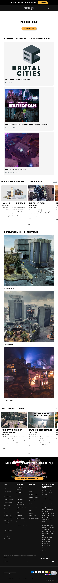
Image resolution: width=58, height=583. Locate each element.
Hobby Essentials (20, 518)
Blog (30, 491)
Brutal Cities (12, 578)
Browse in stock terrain (12, 172)
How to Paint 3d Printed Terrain (13, 203)
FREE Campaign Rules (21, 525)
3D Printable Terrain (9, 499)
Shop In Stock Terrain (9, 488)
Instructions (32, 500)
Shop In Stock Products (20, 488)
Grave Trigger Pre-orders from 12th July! (29, 478)
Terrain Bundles (7, 496)
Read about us (9, 83)
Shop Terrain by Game (8, 492)
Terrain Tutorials (33, 507)
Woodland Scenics (21, 521)
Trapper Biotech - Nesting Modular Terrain (8, 532)
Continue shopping (29, 28)
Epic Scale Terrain (8, 502)
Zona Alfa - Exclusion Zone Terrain (9, 537)
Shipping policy (51, 578)
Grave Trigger (19, 499)
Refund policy (28, 578)
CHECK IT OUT (43, 2)
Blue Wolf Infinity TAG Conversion (37, 204)
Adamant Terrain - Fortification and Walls (9, 516)
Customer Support (34, 494)
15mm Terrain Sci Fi (9, 288)
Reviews (31, 503)
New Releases (19, 492)
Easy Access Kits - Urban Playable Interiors (8, 522)
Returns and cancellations (32, 514)
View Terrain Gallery (11, 127)
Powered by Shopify (20, 578)
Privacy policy (35, 578)
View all (55, 181)
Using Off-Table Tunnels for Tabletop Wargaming (12, 431)
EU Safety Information (34, 518)
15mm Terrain (7, 508)
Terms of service (43, 578)
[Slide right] (32, 224)
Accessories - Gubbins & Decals (20, 503)
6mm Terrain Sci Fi (8, 344)
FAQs (30, 510)
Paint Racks (19, 515)
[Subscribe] (27, 561)
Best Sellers (19, 496)
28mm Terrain (7, 512)
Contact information (50, 580)
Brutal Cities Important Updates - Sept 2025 (40, 431)
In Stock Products (8, 400)
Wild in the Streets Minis (21, 508)
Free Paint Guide (33, 497)
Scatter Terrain (7, 527)
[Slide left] (25, 224)
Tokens (18, 512)
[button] (3, 8)
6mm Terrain (7, 505)
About (30, 488)
